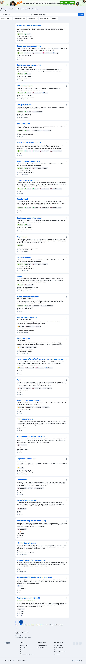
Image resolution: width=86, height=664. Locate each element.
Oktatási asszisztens (25, 86)
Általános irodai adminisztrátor (29, 400)
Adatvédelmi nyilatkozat (21, 660)
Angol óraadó (22, 237)
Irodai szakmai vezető (25, 419)
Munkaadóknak (40, 647)
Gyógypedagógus (24, 257)
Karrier (21, 649)
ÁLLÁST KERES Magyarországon (27, 654)
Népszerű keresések (20, 628)
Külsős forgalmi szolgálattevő (28, 180)
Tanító (19, 276)
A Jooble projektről (24, 645)
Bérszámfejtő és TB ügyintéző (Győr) (31, 436)
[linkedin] (80, 643)
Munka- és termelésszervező (28, 297)
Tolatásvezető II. (23, 199)
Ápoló (19, 380)
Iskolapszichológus (24, 105)
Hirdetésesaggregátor (42, 645)
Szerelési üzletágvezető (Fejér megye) (31, 521)
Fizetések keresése (58, 647)
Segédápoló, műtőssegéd (26, 459)
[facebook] (74, 643)
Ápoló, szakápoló (23, 124)
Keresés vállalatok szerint (60, 652)
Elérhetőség (23, 647)
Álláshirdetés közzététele (67, 2)
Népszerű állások (19, 635)
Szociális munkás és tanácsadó (29, 26)
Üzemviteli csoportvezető (26, 500)
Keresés (81, 14)
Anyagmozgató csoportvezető (28, 598)
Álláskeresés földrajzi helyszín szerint (23, 637)
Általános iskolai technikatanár (29, 161)
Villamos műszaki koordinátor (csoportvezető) (34, 577)
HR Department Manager (26, 543)
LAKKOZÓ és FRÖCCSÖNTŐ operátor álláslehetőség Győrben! (40, 359)
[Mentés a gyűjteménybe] (66, 25)
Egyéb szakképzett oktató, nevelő (29, 218)
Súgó (21, 652)
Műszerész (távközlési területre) (29, 142)
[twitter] (77, 643)
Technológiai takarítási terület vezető (31, 560)
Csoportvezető (22, 480)
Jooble (80, 660)
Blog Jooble (57, 649)
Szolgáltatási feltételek (9, 660)
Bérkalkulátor (57, 654)
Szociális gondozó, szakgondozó (29, 46)
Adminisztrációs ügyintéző (27, 318)
